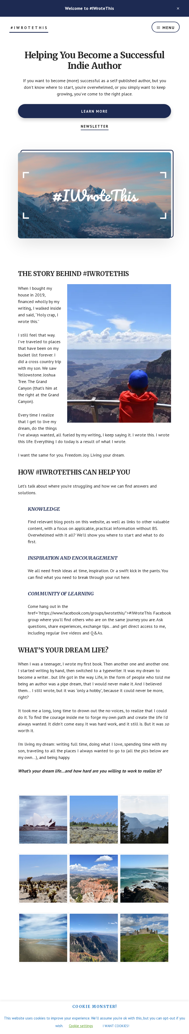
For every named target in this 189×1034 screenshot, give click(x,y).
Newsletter (95, 126)
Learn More (94, 111)
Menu (168, 27)
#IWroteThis (29, 27)
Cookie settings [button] (81, 1025)
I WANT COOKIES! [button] (116, 1026)
